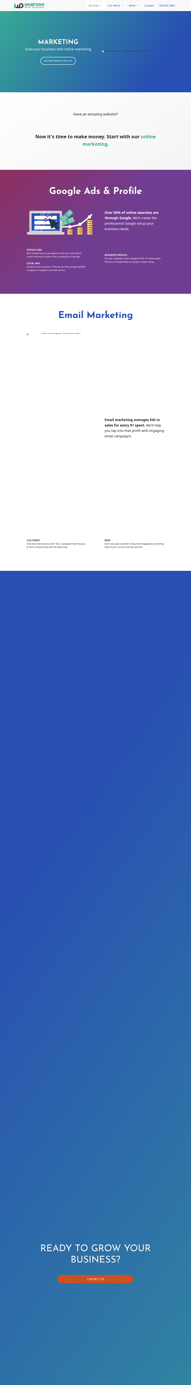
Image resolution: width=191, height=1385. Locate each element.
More (132, 5)
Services (94, 5)
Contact (149, 5)
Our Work (114, 5)
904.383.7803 (167, 5)
